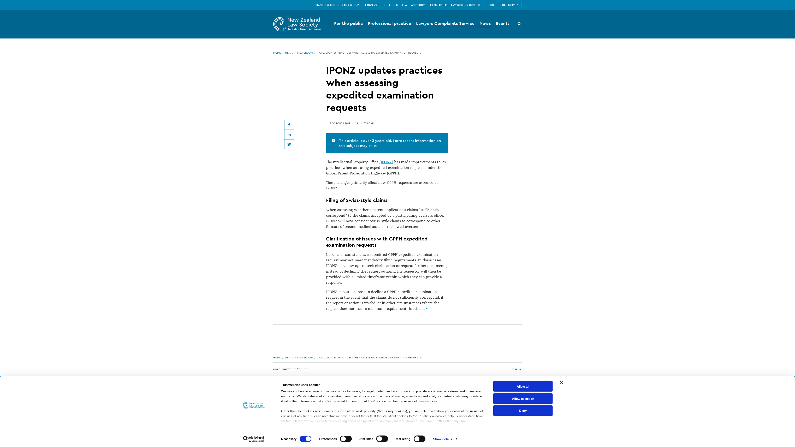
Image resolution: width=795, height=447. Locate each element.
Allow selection (523, 398)
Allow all (523, 386)
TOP (515, 369)
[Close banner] (561, 382)
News (289, 52)
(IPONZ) (386, 162)
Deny (523, 410)
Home (277, 52)
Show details (442, 439)
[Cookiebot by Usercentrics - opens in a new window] (254, 439)
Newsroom (305, 52)
